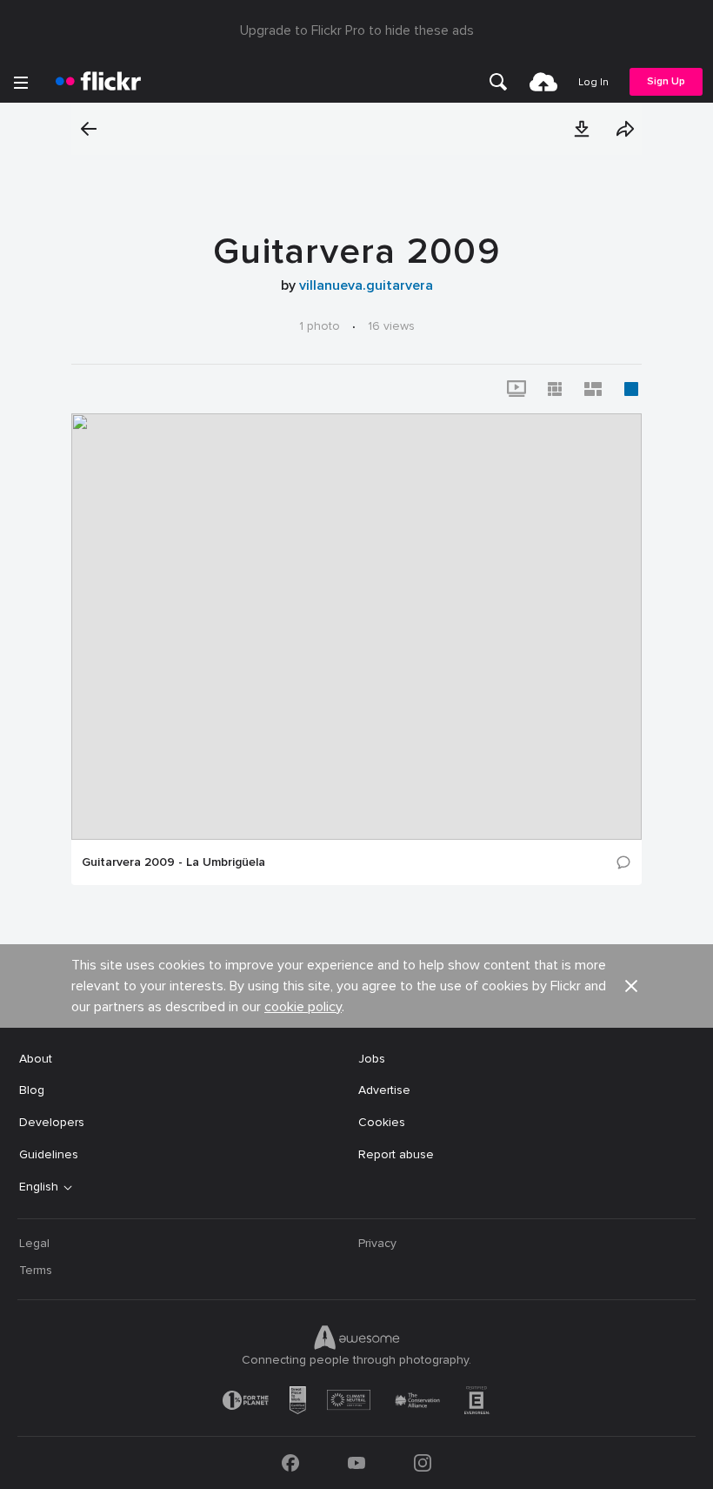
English (38, 1187)
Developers (51, 1122)
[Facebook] (290, 1462)
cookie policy (303, 1007)
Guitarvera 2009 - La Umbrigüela (173, 862)
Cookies (381, 1122)
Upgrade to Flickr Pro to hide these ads (357, 30)
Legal (34, 1243)
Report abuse (396, 1154)
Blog (31, 1090)
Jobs (371, 1058)
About (35, 1058)
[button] (581, 128)
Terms (35, 1270)
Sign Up (666, 81)
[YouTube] (356, 1462)
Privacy (377, 1243)
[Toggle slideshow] (516, 389)
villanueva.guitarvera (366, 285)
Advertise (384, 1090)
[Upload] (543, 82)
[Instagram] (422, 1462)
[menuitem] (498, 82)
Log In (593, 82)
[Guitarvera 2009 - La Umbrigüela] (356, 626)
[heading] (98, 82)
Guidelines (48, 1154)
